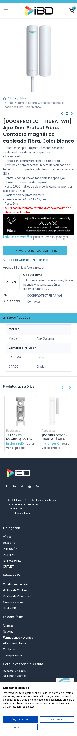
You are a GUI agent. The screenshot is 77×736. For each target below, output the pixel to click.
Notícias (8, 631)
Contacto (9, 649)
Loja (13, 98)
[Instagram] (22, 486)
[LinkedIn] (14, 486)
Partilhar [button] (42, 260)
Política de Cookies (15, 590)
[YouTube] (29, 486)
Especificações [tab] (18, 318)
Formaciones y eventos (18, 637)
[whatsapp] (37, 486)
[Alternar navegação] (6, 11)
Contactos (34, 301)
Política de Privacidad (17, 596)
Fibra (23, 98)
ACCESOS (9, 543)
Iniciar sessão (17, 237)
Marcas (8, 625)
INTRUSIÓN (10, 549)
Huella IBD (9, 608)
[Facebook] (6, 486)
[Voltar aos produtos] (66, 114)
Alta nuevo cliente (14, 643)
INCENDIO (9, 554)
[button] (62, 387)
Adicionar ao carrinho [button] (37, 250)
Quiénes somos (13, 602)
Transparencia (12, 655)
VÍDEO (7, 537)
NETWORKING (12, 560)
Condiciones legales (16, 584)
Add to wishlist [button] (18, 260)
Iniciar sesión (16, 443)
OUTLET (8, 566)
